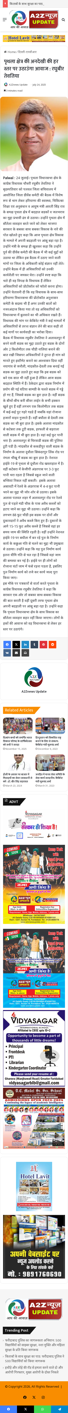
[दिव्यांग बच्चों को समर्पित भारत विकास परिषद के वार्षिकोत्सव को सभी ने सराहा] (17, 726)
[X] (16, 644)
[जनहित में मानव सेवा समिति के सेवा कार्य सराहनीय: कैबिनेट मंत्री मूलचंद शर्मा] (50, 762)
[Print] (25, 653)
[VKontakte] (7, 653)
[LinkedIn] (25, 644)
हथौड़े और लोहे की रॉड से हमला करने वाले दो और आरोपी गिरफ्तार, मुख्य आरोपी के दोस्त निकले (34, 1369)
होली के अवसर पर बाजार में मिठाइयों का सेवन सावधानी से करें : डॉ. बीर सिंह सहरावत (17, 778)
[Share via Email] (16, 653)
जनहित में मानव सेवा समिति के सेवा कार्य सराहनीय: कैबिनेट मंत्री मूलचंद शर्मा (50, 778)
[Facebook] (7, 644)
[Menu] (5, 21)
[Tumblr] (34, 644)
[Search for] (63, 21)
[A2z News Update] (34, 19)
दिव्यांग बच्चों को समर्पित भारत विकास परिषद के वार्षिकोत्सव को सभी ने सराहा (17, 741)
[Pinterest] (43, 644)
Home (11, 52)
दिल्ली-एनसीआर (27, 52)
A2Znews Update (18, 84)
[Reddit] (52, 644)
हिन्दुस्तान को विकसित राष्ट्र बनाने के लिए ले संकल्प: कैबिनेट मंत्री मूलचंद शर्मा (48, 741)
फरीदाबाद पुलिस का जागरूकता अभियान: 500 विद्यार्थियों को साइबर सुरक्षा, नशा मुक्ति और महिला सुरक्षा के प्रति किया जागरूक (35, 1345)
